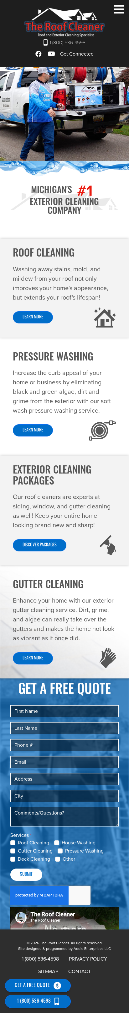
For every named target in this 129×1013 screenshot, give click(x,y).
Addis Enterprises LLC (92, 948)
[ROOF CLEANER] (64, 22)
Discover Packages (40, 545)
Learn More (33, 317)
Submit (26, 874)
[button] (119, 9)
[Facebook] (39, 54)
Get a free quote (32, 985)
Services (19, 835)
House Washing (78, 843)
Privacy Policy (88, 959)
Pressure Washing (84, 851)
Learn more (33, 430)
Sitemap (48, 971)
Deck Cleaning (34, 859)
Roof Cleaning (33, 843)
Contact (79, 971)
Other (69, 859)
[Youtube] (52, 54)
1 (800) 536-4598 (67, 43)
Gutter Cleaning (35, 851)
